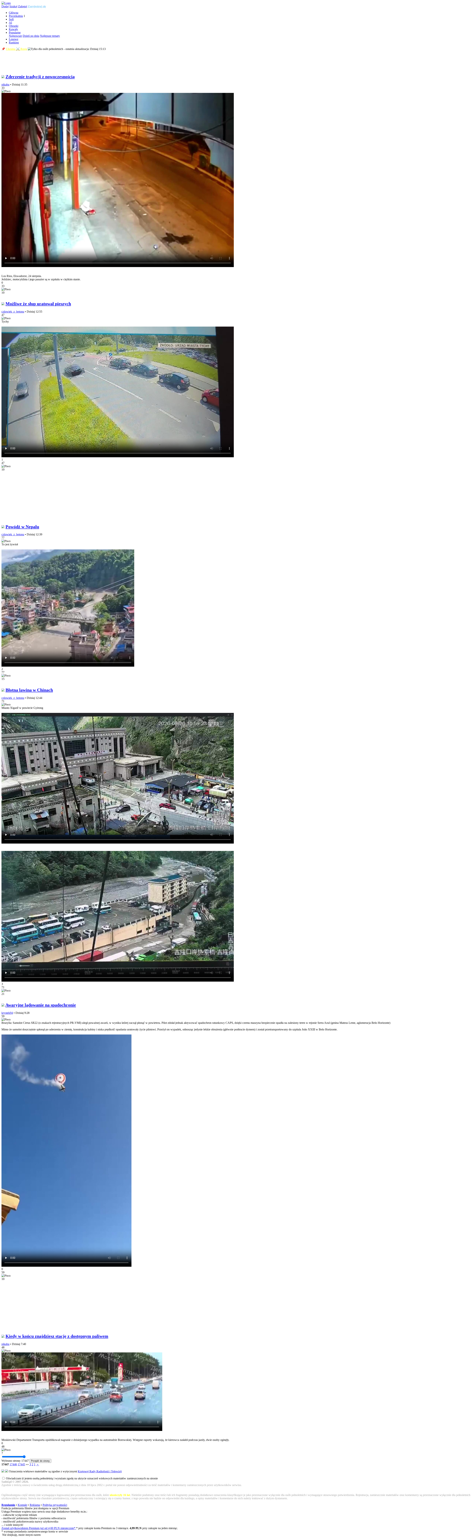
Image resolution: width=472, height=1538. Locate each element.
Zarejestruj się (37, 6)
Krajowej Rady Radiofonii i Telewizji (100, 1471)
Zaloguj (22, 6)
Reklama (35, 1504)
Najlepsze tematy (50, 35)
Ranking (14, 42)
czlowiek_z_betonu (12, 311)
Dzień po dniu (31, 35)
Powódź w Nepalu (22, 526)
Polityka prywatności (55, 1504)
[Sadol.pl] (6, 3)
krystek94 (7, 1012)
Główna (13, 12)
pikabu (5, 84)
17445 (21, 1464)
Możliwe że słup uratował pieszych (38, 303)
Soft (11, 19)
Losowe (13, 39)
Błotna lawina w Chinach (29, 690)
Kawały (13, 29)
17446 (13, 1464)
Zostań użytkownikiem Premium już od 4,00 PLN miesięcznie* (38, 1528)
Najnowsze (15, 35)
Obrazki (13, 25)
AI (10, 22)
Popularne (15, 32)
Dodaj (5, 6)
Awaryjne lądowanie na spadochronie (40, 1005)
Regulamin (8, 1504)
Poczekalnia (16, 16)
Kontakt (22, 1504)
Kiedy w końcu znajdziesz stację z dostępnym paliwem (57, 1336)
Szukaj (13, 6)
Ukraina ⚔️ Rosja (16, 48)
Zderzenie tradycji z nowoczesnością (40, 76)
